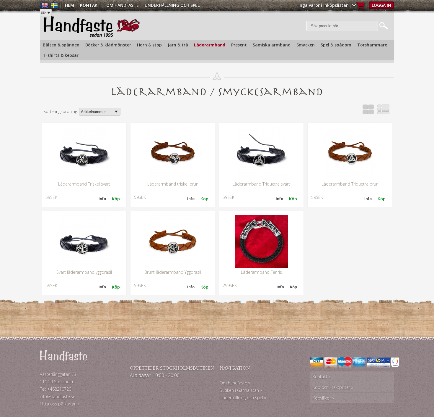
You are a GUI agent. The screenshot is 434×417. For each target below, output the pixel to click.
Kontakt (90, 5)
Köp (293, 286)
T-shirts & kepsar (61, 55)
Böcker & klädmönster (108, 45)
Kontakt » (321, 376)
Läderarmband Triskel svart (84, 184)
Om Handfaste (122, 5)
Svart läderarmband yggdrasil (84, 272)
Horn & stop (149, 45)
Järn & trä (178, 45)
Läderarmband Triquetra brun (350, 184)
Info (102, 198)
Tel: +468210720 (55, 389)
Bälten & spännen (61, 45)
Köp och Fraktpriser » (333, 387)
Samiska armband (272, 45)
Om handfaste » (235, 383)
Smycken (305, 45)
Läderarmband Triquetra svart (261, 184)
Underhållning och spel (172, 5)
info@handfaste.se (57, 396)
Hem (69, 5)
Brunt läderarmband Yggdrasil (172, 272)
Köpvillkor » (323, 398)
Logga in (381, 5)
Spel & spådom (336, 45)
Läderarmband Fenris (261, 272)
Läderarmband (209, 45)
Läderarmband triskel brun (172, 184)
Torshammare (372, 45)
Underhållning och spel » (243, 397)
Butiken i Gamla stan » (241, 390)
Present (239, 45)
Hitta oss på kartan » (59, 404)
